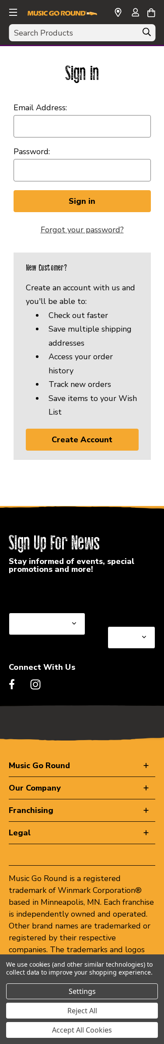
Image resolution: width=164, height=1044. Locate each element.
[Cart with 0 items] (151, 11)
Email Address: (40, 107)
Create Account (82, 439)
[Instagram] (35, 684)
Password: (32, 151)
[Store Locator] (118, 12)
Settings (82, 991)
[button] (12, 11)
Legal (20, 832)
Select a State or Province (56, 591)
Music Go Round (39, 765)
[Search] (147, 34)
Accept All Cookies (82, 1030)
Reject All (82, 1010)
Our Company (35, 788)
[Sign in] (135, 13)
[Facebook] (12, 684)
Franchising (31, 810)
